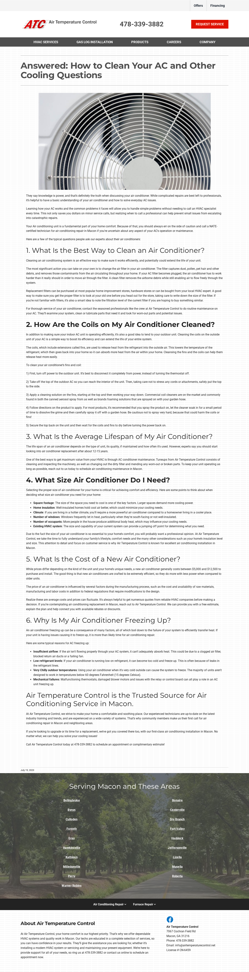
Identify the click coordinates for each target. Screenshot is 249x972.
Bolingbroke (71, 800)
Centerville (177, 810)
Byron (71, 810)
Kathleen (72, 857)
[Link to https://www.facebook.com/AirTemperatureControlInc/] (169, 919)
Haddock (177, 838)
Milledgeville (71, 866)
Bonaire (177, 800)
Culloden (72, 819)
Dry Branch (177, 819)
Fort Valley (177, 828)
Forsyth (72, 828)
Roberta (177, 876)
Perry (71, 876)
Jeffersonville (177, 847)
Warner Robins (71, 885)
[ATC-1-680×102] (60, 19)
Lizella (177, 857)
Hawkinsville (71, 847)
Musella (177, 866)
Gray (71, 838)
